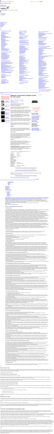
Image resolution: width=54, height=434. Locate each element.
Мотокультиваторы (22, 65)
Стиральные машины (4, 57)
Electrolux (25, 198)
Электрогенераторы (22, 73)
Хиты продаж (2, 24)
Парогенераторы (3, 43)
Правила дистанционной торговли (9, 194)
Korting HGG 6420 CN (7, 117)
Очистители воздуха (22, 50)
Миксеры (2, 38)
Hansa (18, 198)
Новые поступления (3, 23)
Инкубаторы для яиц (22, 60)
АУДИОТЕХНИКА (4, 79)
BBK (46, 198)
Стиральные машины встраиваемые (6, 71)
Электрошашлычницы (4, 50)
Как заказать (2, 25)
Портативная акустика (4, 82)
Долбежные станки (41, 78)
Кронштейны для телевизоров (5, 75)
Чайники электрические (4, 49)
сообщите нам (33, 169)
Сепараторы (21, 70)
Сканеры (40, 36)
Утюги (2, 47)
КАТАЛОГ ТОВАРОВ (3, 22)
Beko (34, 198)
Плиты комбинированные (5, 55)
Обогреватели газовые (22, 48)
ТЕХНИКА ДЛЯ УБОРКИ (42, 39)
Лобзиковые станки (41, 80)
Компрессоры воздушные (42, 56)
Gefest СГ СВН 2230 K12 (7, 101)
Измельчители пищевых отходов (6, 65)
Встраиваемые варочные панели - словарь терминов (35, 128)
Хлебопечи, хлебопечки (4, 48)
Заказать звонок (2, 14)
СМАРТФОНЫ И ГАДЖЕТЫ (23, 82)
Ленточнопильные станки (42, 79)
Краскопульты (41, 57)
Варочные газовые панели (21, 92)
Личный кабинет (7, 187)
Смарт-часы (21, 83)
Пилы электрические (42, 63)
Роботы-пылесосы (41, 44)
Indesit (39, 198)
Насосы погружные (22, 68)
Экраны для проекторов (42, 38)
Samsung (8, 198)
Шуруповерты (41, 74)
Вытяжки (2, 64)
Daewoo (36, 198)
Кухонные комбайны (4, 36)
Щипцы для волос (22, 33)
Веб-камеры (21, 76)
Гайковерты (40, 52)
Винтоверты (40, 51)
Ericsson (43, 198)
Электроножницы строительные (43, 75)
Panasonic (45, 197)
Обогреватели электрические (23, 49)
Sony (47, 197)
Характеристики (17, 100)
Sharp (27, 198)
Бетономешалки (41, 49)
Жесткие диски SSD (22, 77)
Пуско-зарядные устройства (23, 42)
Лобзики (40, 59)
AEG (22, 198)
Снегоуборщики (21, 71)
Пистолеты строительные (42, 64)
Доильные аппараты (22, 58)
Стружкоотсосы (41, 69)
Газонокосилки (21, 57)
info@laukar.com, (43, 369)
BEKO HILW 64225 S (7, 113)
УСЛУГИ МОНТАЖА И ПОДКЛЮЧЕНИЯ (45, 89)
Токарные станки (41, 85)
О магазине (8, 192)
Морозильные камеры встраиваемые (6, 68)
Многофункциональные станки (43, 81)
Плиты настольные (4, 44)
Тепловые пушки (21, 52)
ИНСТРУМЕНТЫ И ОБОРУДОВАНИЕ (44, 46)
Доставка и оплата (8, 189)
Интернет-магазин (8, 197)
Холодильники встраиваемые (5, 72)
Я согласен (37, 179)
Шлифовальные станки (42, 88)
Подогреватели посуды (4, 69)
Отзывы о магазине (10, 182)
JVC (12, 198)
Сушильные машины (4, 58)
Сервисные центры (10, 181)
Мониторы (20, 79)
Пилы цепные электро (42, 62)
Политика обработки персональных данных (11, 204)
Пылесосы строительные (22, 69)
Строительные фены (41, 68)
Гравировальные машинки (42, 53)
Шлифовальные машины (42, 73)
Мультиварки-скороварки (5, 40)
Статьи (9, 184)
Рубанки (40, 66)
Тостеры (2, 46)
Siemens (16, 198)
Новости (9, 183)
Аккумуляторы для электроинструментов (44, 48)
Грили (2, 34)
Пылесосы (40, 42)
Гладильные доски (3, 33)
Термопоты (2, 45)
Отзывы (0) (21, 100)
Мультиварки (3, 39)
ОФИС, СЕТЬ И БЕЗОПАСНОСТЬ (44, 31)
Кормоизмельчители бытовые (23, 61)
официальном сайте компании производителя (16, 173)
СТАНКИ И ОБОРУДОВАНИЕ (43, 77)
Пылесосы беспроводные (42, 43)
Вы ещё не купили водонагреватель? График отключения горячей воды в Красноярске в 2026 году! (36, 116)
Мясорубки (2, 41)
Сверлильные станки (42, 84)
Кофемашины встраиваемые (5, 66)
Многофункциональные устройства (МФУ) (45, 33)
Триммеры (20, 72)
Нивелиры (40, 60)
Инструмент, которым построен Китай (35, 119)
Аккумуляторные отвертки (42, 47)
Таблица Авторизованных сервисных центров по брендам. (36, 130)
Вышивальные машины (22, 37)
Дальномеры (40, 54)
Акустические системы (4, 80)
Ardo (47, 198)
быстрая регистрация (3, 6)
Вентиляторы (21, 45)
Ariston (21, 198)
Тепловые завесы (21, 51)
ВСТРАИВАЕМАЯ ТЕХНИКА (5, 60)
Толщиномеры (41, 71)
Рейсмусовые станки (42, 83)
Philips (6, 198)
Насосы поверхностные (22, 67)
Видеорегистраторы (22, 41)
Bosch (14, 198)
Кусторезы (20, 62)
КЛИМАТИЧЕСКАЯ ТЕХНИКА (24, 44)
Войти (9, 6)
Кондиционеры (21, 47)
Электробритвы (21, 34)
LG (10, 198)
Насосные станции (22, 66)
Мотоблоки (21, 63)
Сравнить (36, 111)
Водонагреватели (21, 46)
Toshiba (30, 198)
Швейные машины (22, 38)
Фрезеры (40, 72)
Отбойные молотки (41, 61)
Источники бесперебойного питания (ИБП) (25, 78)
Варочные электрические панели (6, 63)
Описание (12, 100)
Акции (1, 26)
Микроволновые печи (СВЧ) (5, 37)
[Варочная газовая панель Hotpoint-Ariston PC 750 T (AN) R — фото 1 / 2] (35, 102)
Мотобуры (20, 64)
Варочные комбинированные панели (6, 62)
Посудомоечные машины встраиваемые (7, 70)
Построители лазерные (42, 65)
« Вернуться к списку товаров (5, 94)
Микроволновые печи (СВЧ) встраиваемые (7, 67)
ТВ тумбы (2, 76)
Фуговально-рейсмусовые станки (43, 87)
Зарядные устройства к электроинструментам (45, 55)
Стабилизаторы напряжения (43, 37)
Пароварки (2, 42)
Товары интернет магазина (4, 92)
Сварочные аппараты (42, 67)
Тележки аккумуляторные (42, 70)
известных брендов (39, 197)
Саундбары (2, 83)
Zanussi (41, 198)
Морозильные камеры (4, 53)
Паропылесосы (41, 41)
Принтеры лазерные (41, 34)
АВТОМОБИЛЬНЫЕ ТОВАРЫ (24, 40)
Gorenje (32, 198)
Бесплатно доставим (3, 4)
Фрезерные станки (41, 86)
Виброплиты (40, 50)
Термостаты (21, 53)
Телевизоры (3, 77)
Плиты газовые (3, 54)
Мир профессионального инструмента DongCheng (35, 121)
